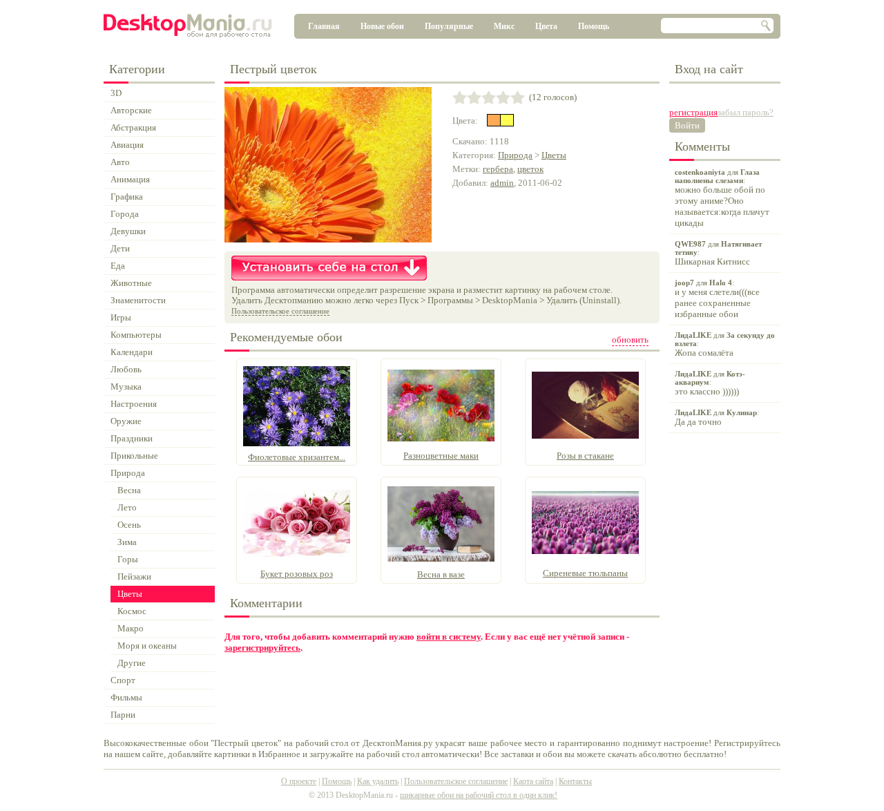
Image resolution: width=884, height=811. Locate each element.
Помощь (593, 26)
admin (502, 183)
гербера (498, 169)
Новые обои (382, 26)
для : (722, 198)
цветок (530, 169)
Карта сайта (533, 781)
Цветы (553, 155)
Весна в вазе (441, 574)
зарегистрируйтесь (262, 647)
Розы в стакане (585, 455)
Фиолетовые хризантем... (296, 457)
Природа (515, 155)
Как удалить (377, 781)
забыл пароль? (746, 112)
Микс (504, 26)
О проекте (298, 781)
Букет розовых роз (296, 574)
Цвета (546, 26)
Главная (324, 26)
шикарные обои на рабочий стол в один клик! (478, 795)
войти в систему (448, 636)
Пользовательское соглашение (280, 311)
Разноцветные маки (441, 455)
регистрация (693, 112)
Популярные (449, 26)
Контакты (575, 781)
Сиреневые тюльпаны (585, 573)
